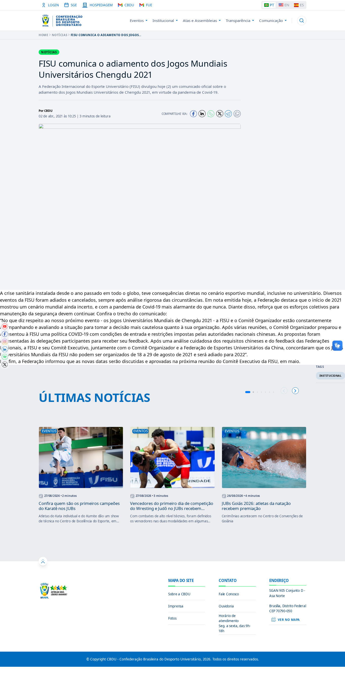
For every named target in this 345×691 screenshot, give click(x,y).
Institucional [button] (163, 20)
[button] (301, 20)
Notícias (59, 35)
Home (43, 35)
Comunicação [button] (271, 20)
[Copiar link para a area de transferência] (237, 113)
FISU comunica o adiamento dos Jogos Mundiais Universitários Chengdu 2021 (106, 35)
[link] (5, 326)
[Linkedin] (202, 113)
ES (302, 4)
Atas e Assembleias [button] (200, 20)
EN (286, 4)
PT (272, 4)
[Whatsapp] (210, 113)
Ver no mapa (289, 620)
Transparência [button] (238, 20)
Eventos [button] (137, 20)
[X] (219, 113)
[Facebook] (193, 113)
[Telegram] (228, 113)
